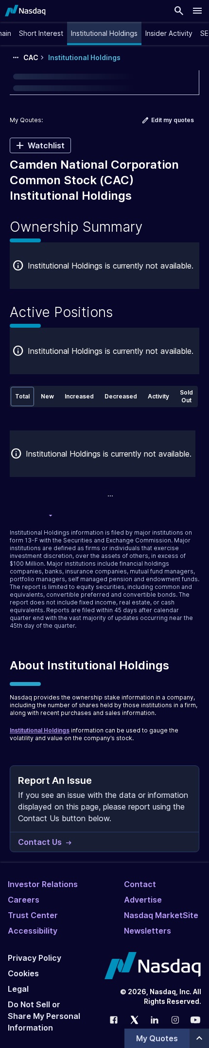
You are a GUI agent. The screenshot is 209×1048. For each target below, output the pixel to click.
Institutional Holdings (40, 730)
